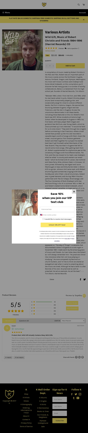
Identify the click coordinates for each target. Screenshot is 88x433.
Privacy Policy (67, 238)
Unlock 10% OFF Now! (57, 225)
